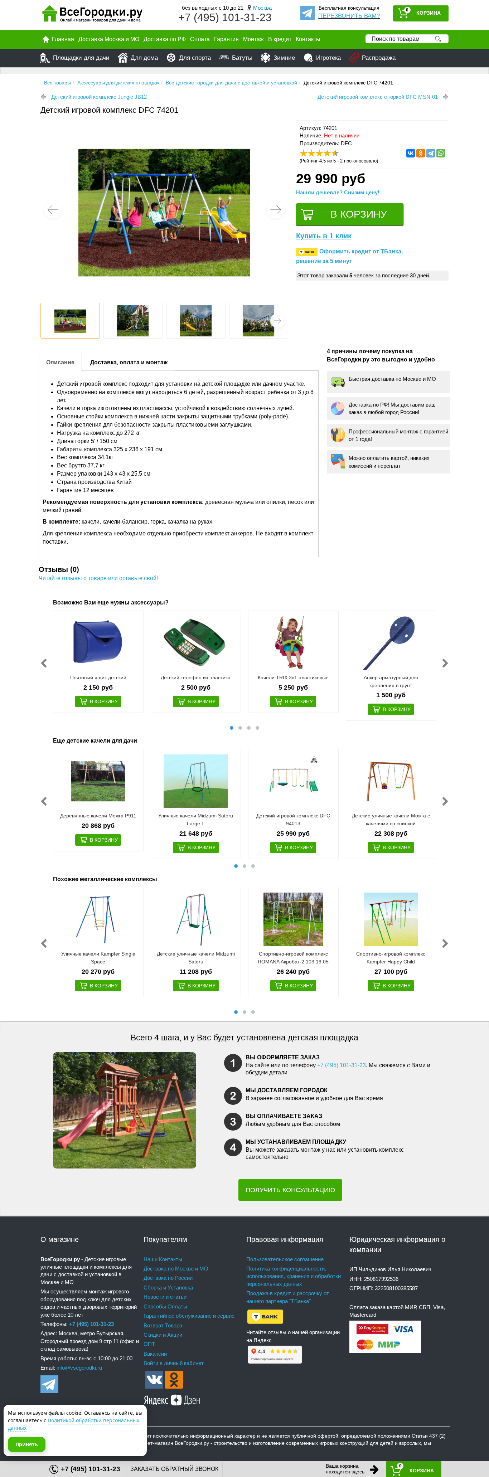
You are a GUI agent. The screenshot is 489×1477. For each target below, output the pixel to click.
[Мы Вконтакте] (154, 1379)
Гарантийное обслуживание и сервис (189, 1316)
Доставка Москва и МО (108, 39)
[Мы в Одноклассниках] (174, 1379)
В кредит (279, 39)
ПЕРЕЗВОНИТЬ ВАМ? (349, 16)
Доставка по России (168, 1278)
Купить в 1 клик (324, 236)
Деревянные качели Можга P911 (98, 815)
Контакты (308, 39)
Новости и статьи (165, 1297)
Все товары (57, 83)
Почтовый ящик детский (98, 677)
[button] (276, 210)
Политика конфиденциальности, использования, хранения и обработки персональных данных (293, 1276)
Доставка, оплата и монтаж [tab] (129, 362)
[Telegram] (430, 153)
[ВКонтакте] (410, 153)
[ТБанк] (265, 1316)
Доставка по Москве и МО (176, 1268)
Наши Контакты (163, 1259)
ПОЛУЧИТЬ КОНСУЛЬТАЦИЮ (290, 1190)
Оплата (200, 39)
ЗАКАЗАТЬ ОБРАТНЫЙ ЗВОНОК (174, 1469)
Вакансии (155, 1354)
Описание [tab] (60, 362)
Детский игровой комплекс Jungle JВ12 (99, 97)
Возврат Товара (163, 1325)
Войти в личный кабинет (174, 1363)
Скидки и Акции (163, 1335)
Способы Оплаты (165, 1306)
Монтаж (253, 39)
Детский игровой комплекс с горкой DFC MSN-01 (378, 97)
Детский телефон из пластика (196, 677)
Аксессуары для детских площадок (118, 83)
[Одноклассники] (420, 153)
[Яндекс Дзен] (172, 1399)
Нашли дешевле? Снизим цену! (337, 192)
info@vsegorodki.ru (79, 1368)
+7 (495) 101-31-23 (225, 17)
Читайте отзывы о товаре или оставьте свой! (98, 578)
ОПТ (149, 1344)
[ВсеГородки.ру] (92, 15)
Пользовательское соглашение (285, 1259)
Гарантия (226, 39)
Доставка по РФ (165, 39)
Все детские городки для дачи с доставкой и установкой (231, 83)
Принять (26, 1444)
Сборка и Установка (168, 1287)
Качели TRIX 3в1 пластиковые (293, 677)
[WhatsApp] (440, 153)
